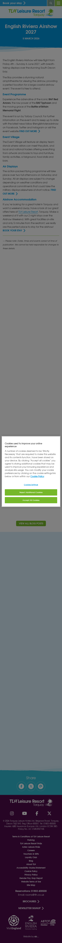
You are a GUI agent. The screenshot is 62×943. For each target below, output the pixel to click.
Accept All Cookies (31, 500)
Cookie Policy (37, 476)
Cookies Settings (31, 484)
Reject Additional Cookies (31, 492)
